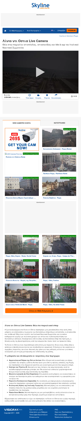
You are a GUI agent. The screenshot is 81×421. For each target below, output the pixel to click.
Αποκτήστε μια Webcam (38, 412)
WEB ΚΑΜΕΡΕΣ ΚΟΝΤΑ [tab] (22, 123)
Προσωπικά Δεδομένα (63, 417)
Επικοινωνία (34, 417)
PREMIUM (72, 30)
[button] (52, 30)
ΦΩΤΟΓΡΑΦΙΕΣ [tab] (59, 123)
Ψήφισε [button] (47, 98)
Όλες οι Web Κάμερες (40, 310)
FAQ (56, 409)
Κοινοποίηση (56, 98)
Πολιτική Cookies (61, 414)
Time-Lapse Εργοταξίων (38, 414)
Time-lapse (29, 98)
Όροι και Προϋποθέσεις (64, 412)
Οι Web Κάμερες (16, 31)
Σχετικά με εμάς (36, 409)
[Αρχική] (5, 30)
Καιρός (38, 98)
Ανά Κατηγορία (33, 30)
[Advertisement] (40, 21)
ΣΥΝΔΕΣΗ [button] (61, 30)
